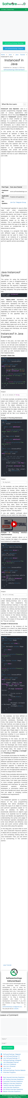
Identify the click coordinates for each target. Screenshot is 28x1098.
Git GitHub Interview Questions (13, 1089)
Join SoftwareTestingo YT (11, 1056)
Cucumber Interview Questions (13, 1081)
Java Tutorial (20, 54)
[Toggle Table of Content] (23, 104)
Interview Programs (9, 1072)
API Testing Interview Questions (13, 1079)
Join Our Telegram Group (18, 202)
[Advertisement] (14, 25)
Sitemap (10, 1097)
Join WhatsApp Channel (10, 1062)
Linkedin (16, 1008)
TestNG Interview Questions (12, 1085)
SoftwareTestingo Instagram (12, 1060)
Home (3, 54)
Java (10, 54)
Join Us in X (7, 1068)
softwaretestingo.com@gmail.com (12, 1006)
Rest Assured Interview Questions (13, 1077)
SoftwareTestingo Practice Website (14, 1070)
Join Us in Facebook (9, 1064)
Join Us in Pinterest (9, 1066)
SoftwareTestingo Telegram (12, 1054)
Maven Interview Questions (11, 1091)
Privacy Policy (17, 1097)
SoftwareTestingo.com (13, 1095)
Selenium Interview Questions (12, 1083)
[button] (26, 9)
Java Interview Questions (11, 1087)
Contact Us (23, 1095)
